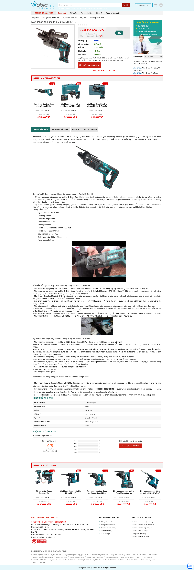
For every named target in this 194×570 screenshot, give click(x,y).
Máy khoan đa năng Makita (79, 560)
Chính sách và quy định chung (143, 522)
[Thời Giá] (42, 5)
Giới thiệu (73, 13)
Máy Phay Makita (112, 557)
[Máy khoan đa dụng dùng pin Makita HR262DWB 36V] (150, 479)
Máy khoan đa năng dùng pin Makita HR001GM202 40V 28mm (97, 493)
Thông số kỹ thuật (60, 129)
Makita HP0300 (70, 8)
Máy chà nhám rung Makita (120, 555)
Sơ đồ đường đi (105, 534)
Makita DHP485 (81, 8)
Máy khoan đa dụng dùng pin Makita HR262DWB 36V (150, 492)
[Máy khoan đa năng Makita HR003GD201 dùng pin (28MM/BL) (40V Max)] (123, 479)
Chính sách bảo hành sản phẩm (143, 525)
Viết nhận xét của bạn (130, 446)
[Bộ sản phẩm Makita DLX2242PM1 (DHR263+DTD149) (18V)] (44, 476)
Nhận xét (76, 129)
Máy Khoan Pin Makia (69, 18)
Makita (96, 41)
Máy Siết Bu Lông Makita (58, 560)
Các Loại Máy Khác (148, 560)
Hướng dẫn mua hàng (107, 522)
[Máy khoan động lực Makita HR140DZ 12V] (70, 479)
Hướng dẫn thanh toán (108, 525)
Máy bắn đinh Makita (99, 560)
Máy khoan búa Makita (95, 557)
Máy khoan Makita (139, 555)
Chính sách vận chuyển (140, 531)
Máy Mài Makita (61, 557)
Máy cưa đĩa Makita (77, 557)
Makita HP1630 (104, 8)
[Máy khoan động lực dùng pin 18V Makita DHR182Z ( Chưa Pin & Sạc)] (97, 92)
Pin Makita (153, 555)
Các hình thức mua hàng (108, 528)
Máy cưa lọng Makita (144, 557)
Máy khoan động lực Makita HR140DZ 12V (70, 492)
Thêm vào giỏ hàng (91, 65)
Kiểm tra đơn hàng (106, 531)
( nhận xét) (50, 451)
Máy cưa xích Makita (117, 560)
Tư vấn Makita (86, 13)
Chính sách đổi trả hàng (141, 537)
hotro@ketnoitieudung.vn (46, 537)
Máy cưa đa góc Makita (99, 555)
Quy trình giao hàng (139, 534)
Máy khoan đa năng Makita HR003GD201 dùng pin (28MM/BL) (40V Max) (123, 493)
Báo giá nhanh (144, 5)
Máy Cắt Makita (132, 560)
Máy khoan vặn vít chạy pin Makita (76, 555)
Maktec (42, 562)
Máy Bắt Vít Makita (127, 557)
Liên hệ (99, 13)
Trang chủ (62, 13)
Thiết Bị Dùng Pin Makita (50, 18)
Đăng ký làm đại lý (113, 13)
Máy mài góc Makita (40, 555)
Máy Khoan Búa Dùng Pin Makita (92, 18)
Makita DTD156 (93, 8)
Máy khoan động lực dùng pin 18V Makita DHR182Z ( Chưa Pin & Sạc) (97, 106)
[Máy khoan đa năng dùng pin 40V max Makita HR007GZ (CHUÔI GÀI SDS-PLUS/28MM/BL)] (44, 92)
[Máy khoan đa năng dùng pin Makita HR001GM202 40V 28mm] (97, 479)
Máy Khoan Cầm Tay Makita (43, 557)
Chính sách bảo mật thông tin (142, 528)
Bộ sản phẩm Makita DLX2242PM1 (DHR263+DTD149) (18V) (44, 493)
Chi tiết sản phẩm (40, 129)
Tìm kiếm (126, 5)
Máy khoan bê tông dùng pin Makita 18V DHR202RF (70, 105)
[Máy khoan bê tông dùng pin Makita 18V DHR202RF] (70, 92)
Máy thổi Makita (55, 555)
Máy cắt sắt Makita (39, 560)
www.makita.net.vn (99, 383)
